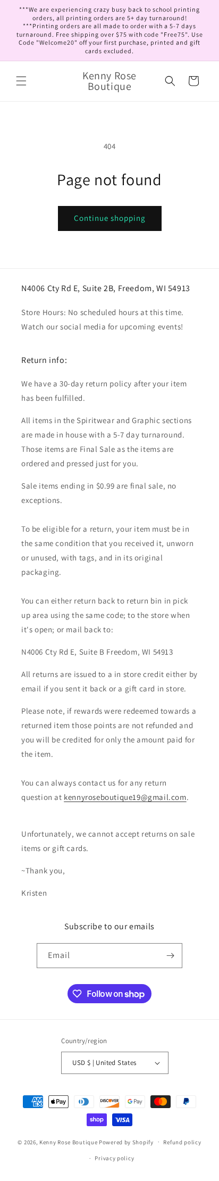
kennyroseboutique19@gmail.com (125, 797)
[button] (21, 81)
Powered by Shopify (126, 1141)
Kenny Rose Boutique (68, 1141)
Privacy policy (114, 1158)
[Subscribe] (170, 955)
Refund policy (182, 1142)
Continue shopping (110, 218)
